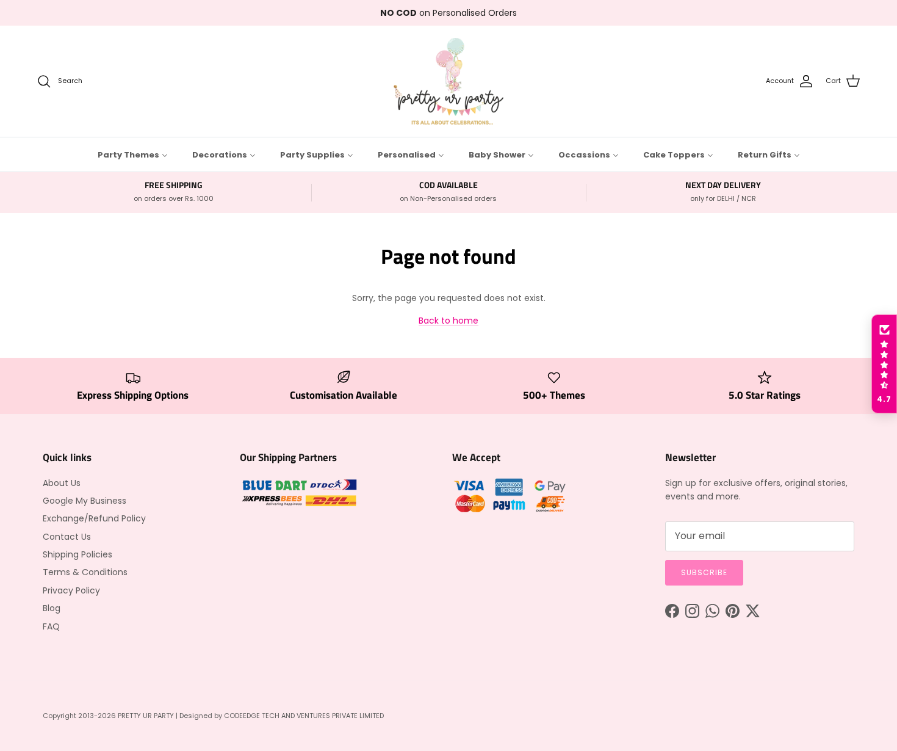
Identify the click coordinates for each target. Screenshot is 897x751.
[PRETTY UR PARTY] (448, 81)
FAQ (51, 626)
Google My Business (84, 501)
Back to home (448, 320)
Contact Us (67, 537)
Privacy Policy (71, 590)
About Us (62, 483)
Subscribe (704, 572)
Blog (51, 608)
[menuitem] (132, 154)
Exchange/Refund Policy (94, 518)
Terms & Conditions (85, 572)
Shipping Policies (77, 554)
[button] (884, 363)
